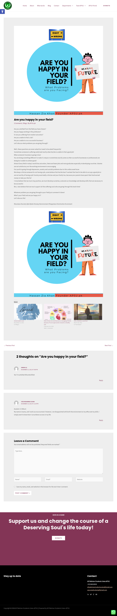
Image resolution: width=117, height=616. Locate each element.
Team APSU (80, 6)
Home (25, 6)
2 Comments (18, 123)
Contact (56, 6)
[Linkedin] (88, 594)
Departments (66, 6)
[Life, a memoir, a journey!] (88, 312)
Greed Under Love (19, 321)
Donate (58, 538)
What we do (41, 6)
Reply (101, 380)
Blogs (25, 123)
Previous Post (9, 345)
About (32, 6)
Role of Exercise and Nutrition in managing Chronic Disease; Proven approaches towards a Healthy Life (57, 322)
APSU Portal (93, 6)
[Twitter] (91, 594)
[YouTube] (96, 594)
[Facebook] (93, 594)
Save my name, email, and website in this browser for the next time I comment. (42, 487)
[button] (2, 11)
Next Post (109, 345)
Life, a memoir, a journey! (81, 321)
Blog (49, 6)
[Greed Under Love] (28, 312)
